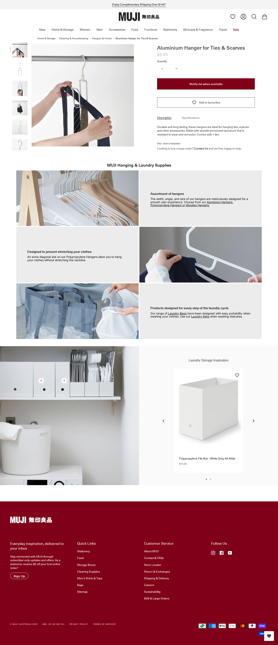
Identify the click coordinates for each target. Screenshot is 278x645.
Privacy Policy (78, 624)
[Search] (254, 16)
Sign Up (19, 575)
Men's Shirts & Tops (89, 578)
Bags (80, 585)
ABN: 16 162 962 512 (53, 624)
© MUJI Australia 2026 (23, 624)
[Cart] (264, 16)
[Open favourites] (269, 636)
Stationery (83, 551)
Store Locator (152, 564)
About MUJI (151, 551)
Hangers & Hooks (102, 38)
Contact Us (201, 148)
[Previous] (164, 421)
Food (80, 558)
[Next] (253, 421)
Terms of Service (104, 624)
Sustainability (152, 591)
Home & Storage (46, 38)
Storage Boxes (86, 564)
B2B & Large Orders (156, 598)
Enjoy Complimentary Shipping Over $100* (139, 4)
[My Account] (243, 16)
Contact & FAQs (154, 558)
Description (164, 117)
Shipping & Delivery (156, 578)
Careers (149, 585)
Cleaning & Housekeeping (73, 38)
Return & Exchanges (157, 571)
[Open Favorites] (233, 16)
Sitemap (82, 591)
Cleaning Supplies (88, 571)
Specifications (191, 117)
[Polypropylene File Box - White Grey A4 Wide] (208, 408)
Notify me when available (206, 84)
